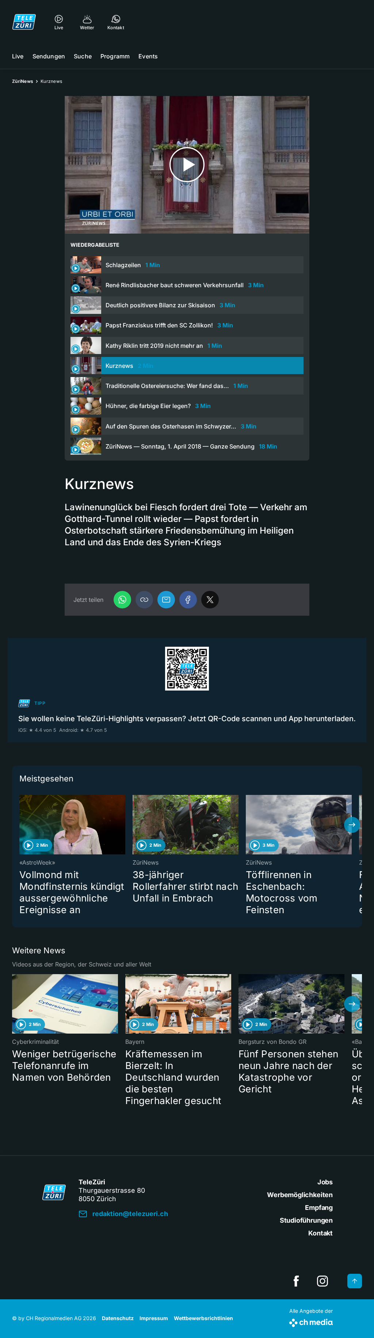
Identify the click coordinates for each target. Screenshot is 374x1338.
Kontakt (320, 1233)
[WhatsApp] (122, 599)
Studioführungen (306, 1220)
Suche (83, 56)
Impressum (154, 1318)
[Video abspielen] (187, 165)
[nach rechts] (352, 825)
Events (148, 56)
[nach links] (22, 825)
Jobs (325, 1182)
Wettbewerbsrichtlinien (203, 1318)
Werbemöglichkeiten (300, 1195)
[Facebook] (188, 599)
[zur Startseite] (24, 22)
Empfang (319, 1207)
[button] (144, 599)
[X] (210, 599)
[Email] (166, 599)
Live (18, 56)
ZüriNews (22, 81)
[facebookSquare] (296, 1281)
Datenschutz (118, 1318)
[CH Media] (311, 1321)
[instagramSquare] (322, 1281)
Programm (115, 56)
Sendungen (49, 56)
